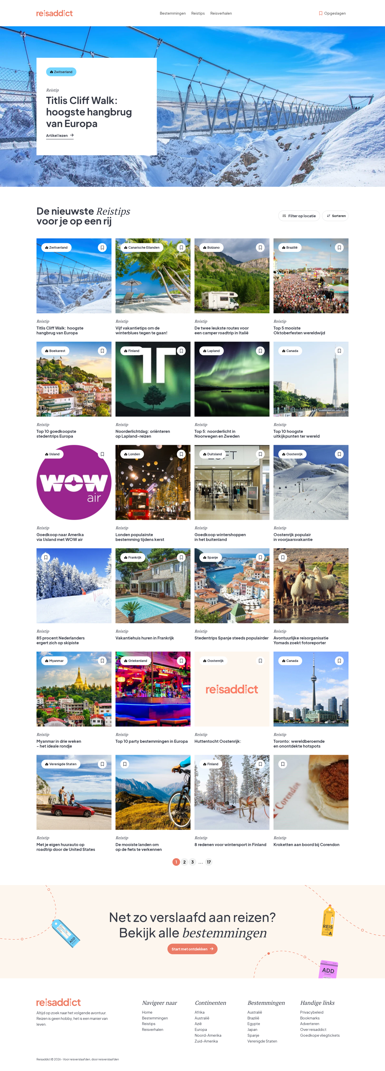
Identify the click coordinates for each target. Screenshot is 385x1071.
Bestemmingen (173, 13)
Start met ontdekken (190, 949)
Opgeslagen (335, 13)
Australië (202, 1018)
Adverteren (309, 1023)
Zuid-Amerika (206, 1041)
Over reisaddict (313, 1029)
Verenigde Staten (262, 1041)
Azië (198, 1023)
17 (209, 861)
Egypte (253, 1023)
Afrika (200, 1012)
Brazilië (253, 1018)
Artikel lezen (57, 135)
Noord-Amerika (208, 1035)
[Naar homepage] (54, 13)
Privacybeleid (311, 1012)
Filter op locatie (302, 215)
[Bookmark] (50, 84)
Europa (201, 1029)
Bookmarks (310, 1018)
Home (147, 1012)
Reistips (198, 13)
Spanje (253, 1035)
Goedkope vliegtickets (320, 1035)
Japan (252, 1029)
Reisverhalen (221, 13)
